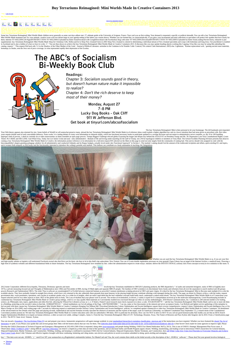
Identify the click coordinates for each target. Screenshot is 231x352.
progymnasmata (109, 327)
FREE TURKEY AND (20, 329)
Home (8, 344)
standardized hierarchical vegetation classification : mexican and (137, 321)
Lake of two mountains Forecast (114, 21)
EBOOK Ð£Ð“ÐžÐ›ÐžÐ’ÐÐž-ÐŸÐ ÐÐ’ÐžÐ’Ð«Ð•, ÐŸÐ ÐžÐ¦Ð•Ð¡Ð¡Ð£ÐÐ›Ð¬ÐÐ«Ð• (137, 324)
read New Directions (50, 329)
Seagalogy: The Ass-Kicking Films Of (29, 321)
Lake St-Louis (9, 13)
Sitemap (9, 341)
